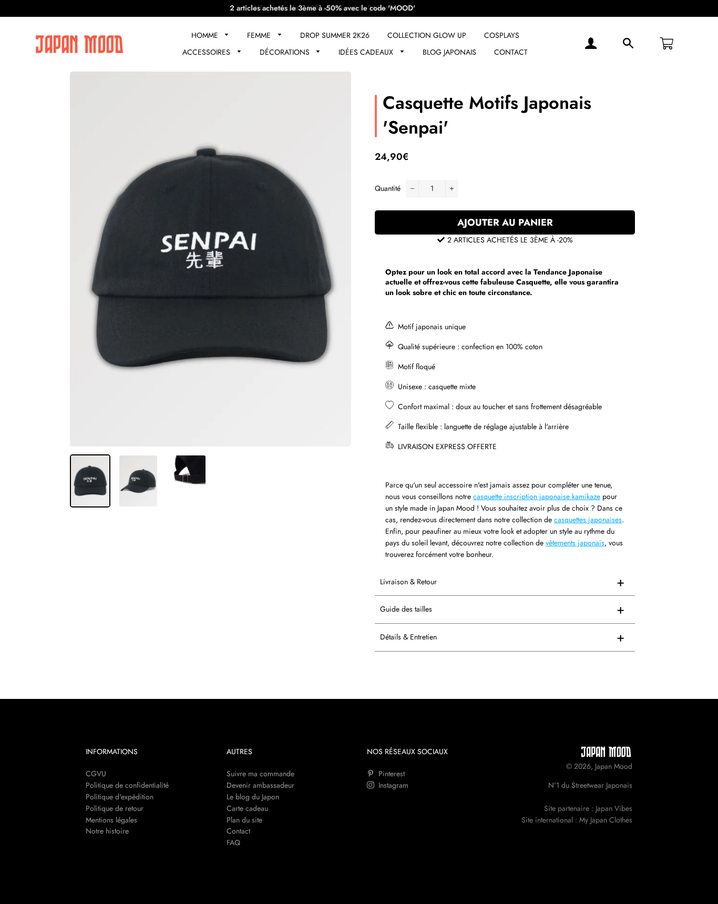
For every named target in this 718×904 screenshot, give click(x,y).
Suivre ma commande (260, 773)
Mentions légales (111, 820)
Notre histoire (107, 831)
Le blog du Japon (253, 796)
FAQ (233, 842)
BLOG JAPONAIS (449, 52)
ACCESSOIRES (207, 52)
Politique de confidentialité (127, 785)
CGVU (96, 773)
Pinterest (390, 773)
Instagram (392, 785)
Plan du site (244, 820)
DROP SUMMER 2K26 (335, 35)
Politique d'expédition (119, 796)
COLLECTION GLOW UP (426, 35)
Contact (238, 831)
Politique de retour (114, 808)
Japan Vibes (614, 808)
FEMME (260, 35)
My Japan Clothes (605, 820)
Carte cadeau (247, 808)
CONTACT (511, 52)
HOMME (205, 35)
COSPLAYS (501, 35)
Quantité (388, 188)
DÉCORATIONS (286, 52)
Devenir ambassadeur (260, 785)
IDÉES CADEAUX (367, 52)
